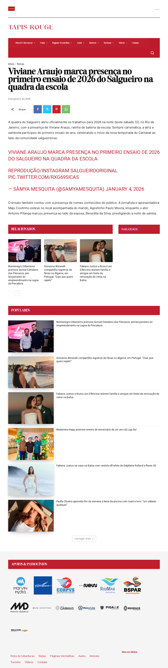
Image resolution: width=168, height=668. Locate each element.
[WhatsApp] (66, 109)
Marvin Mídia (129, 651)
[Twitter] (47, 109)
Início (11, 64)
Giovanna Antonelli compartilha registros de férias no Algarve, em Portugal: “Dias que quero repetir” (58, 273)
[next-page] (17, 293)
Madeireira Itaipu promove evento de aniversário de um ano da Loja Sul (96, 429)
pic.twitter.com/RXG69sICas (43, 177)
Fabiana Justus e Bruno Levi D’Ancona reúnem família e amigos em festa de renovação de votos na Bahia (96, 273)
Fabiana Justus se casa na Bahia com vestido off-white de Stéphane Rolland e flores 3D (106, 465)
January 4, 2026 (125, 189)
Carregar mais (82, 538)
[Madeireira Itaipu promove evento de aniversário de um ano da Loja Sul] (31, 444)
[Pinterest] (56, 109)
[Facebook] (38, 109)
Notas (20, 64)
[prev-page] (10, 293)
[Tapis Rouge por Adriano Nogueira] (33, 27)
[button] (152, 53)
